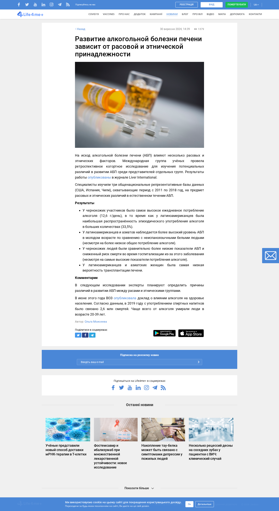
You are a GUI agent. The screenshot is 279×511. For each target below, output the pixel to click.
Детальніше (204, 504)
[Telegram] (61, 5)
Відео (210, 14)
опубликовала (125, 298)
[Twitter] (29, 5)
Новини (172, 14)
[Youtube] (37, 5)
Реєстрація (186, 4)
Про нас (124, 14)
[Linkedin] (45, 5)
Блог (185, 14)
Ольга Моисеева (96, 321)
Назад (81, 29)
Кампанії (156, 14)
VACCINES (108, 14)
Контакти (255, 14)
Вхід (211, 4)
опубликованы (99, 177)
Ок (189, 504)
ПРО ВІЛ (197, 14)
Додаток (140, 14)
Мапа (222, 14)
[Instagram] (53, 5)
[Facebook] (20, 5)
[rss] (68, 5)
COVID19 (93, 14)
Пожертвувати (237, 4)
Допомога (237, 14)
